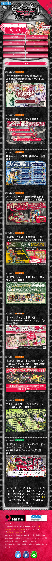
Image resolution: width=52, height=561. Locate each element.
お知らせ (37, 43)
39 (33, 500)
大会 (14, 55)
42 (19, 503)
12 (19, 491)
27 (14, 497)
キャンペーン (37, 49)
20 (19, 494)
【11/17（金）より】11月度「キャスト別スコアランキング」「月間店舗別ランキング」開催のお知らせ (25, 364)
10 (9, 491)
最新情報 (14, 37)
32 (38, 497)
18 (9, 494)
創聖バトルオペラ (37, 37)
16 (38, 491)
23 (33, 494)
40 (38, 500)
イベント (14, 49)
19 (14, 494)
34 (9, 500)
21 (24, 494)
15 (33, 491)
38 (28, 500)
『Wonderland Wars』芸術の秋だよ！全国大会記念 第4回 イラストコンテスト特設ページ (25, 78)
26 (9, 497)
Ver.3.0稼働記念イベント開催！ (22, 119)
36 (19, 500)
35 (14, 500)
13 (23, 491)
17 (42, 491)
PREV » (28, 503)
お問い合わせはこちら (15, 532)
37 (24, 500)
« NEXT (13, 488)
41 (43, 500)
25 (43, 494)
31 (33, 497)
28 (19, 497)
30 (28, 497)
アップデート (37, 55)
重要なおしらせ (14, 43)
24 (38, 494)
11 (14, 491)
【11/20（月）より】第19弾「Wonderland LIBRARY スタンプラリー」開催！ (25, 320)
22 (28, 494)
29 (24, 497)
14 (28, 491)
